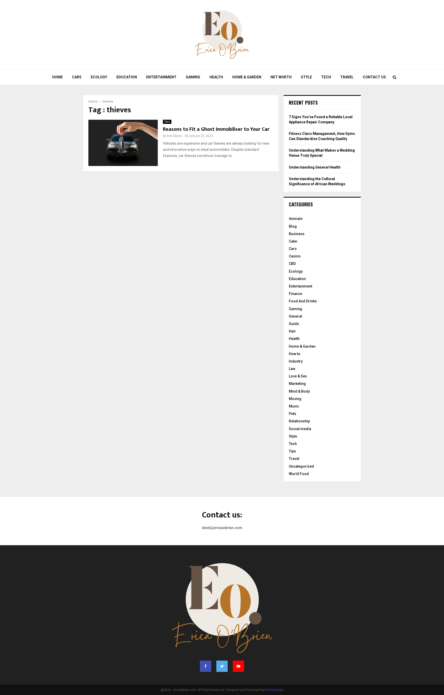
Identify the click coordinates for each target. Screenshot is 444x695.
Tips (292, 451)
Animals (296, 219)
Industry (296, 361)
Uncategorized (301, 466)
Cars (76, 77)
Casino (295, 256)
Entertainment (161, 77)
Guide (294, 324)
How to (294, 354)
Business (296, 234)
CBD (292, 264)
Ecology (99, 77)
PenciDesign (275, 690)
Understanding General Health (314, 167)
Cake (293, 241)
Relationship (299, 421)
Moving (295, 399)
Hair (292, 331)
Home (57, 77)
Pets (292, 414)
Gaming (193, 77)
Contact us (374, 77)
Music (294, 406)
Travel (347, 77)
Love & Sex (298, 376)
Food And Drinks (303, 301)
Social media (300, 429)
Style (306, 77)
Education (126, 77)
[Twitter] (222, 666)
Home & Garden (246, 77)
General (295, 316)
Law (292, 369)
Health (216, 77)
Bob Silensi (174, 136)
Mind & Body (299, 391)
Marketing (297, 384)
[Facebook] (205, 666)
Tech (326, 77)
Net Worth (281, 77)
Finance (295, 294)
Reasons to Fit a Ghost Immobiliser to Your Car (216, 129)
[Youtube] (238, 666)
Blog (293, 226)
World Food (299, 474)
